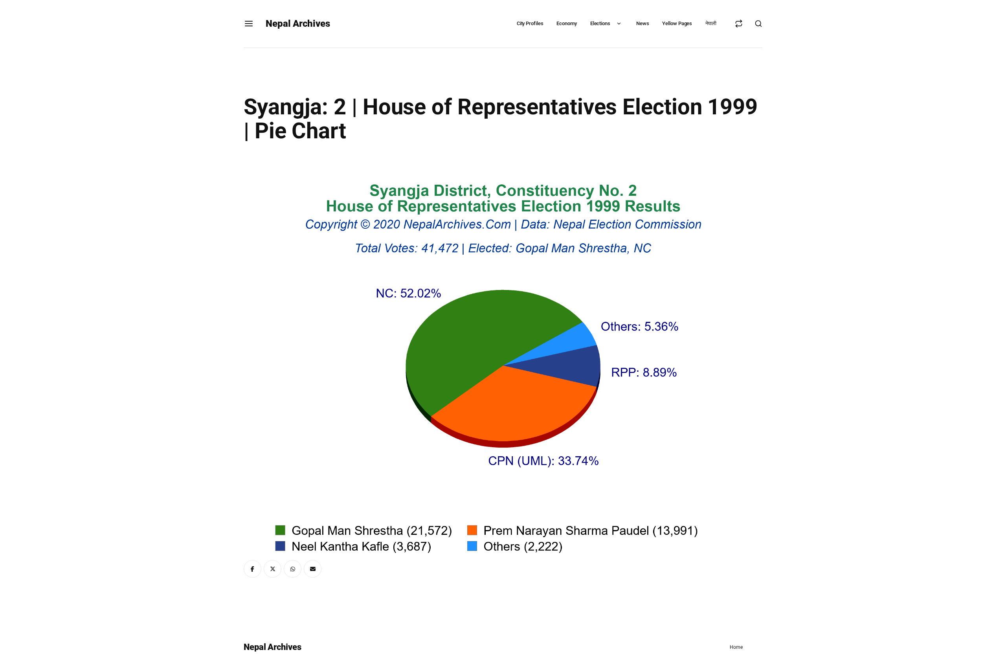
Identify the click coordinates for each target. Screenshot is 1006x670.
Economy (566, 23)
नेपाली (710, 23)
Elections (600, 23)
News (642, 23)
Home (736, 647)
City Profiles (530, 23)
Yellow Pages (677, 23)
